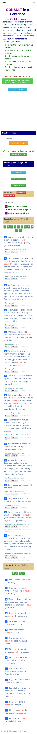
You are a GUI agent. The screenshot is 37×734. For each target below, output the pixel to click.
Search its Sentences (18, 143)
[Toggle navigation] (33, 2)
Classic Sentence (18, 179)
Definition (18, 172)
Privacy (24, 731)
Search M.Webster (9, 195)
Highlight (14, 252)
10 (17, 230)
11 (20, 230)
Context (7, 252)
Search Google (21, 192)
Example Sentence (18, 185)
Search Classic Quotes (18, 155)
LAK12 (3, 2)
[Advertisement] (18, 111)
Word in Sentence (17, 89)
